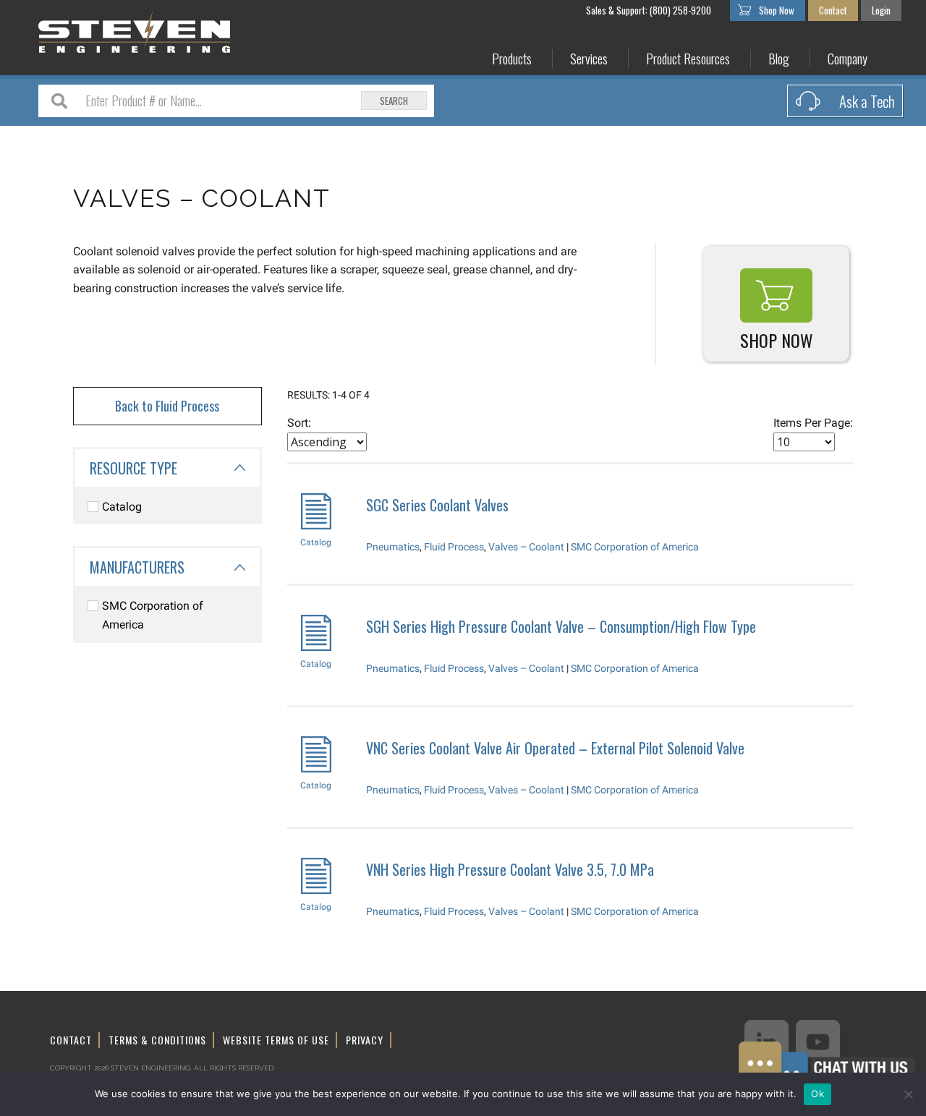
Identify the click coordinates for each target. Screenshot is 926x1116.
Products (512, 59)
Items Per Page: (813, 423)
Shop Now (776, 10)
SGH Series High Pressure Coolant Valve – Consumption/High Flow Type (561, 626)
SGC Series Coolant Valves (437, 505)
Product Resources (688, 59)
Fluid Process (454, 547)
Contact (833, 10)
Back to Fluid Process (167, 405)
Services (589, 59)
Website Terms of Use (276, 1039)
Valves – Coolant (526, 547)
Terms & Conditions (157, 1039)
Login (881, 10)
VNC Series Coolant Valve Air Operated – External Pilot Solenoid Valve (555, 748)
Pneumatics (393, 547)
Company (847, 59)
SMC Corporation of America (152, 615)
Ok (817, 1093)
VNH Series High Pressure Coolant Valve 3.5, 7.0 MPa (510, 869)
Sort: (299, 423)
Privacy (364, 1039)
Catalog (122, 507)
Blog (778, 59)
